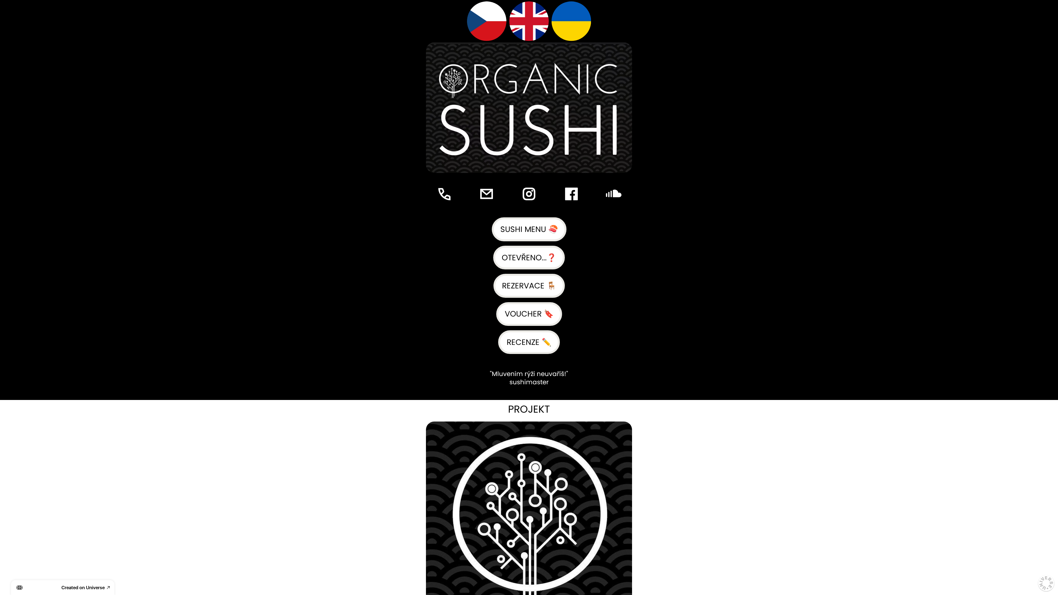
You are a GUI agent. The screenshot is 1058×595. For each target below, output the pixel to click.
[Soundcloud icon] (613, 194)
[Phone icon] (444, 194)
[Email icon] (487, 194)
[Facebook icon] (571, 194)
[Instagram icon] (529, 194)
